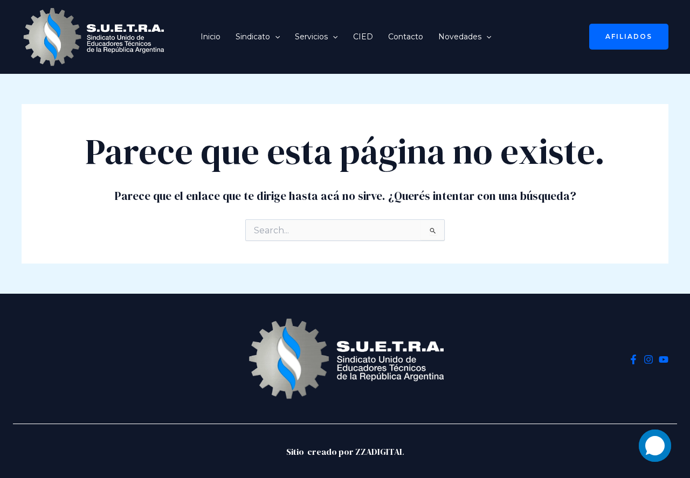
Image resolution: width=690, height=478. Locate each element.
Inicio (210, 36)
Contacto (405, 36)
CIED (363, 36)
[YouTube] (663, 359)
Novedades (459, 36)
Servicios (311, 36)
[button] (275, 36)
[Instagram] (648, 359)
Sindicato (253, 36)
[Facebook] (633, 359)
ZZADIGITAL (379, 452)
